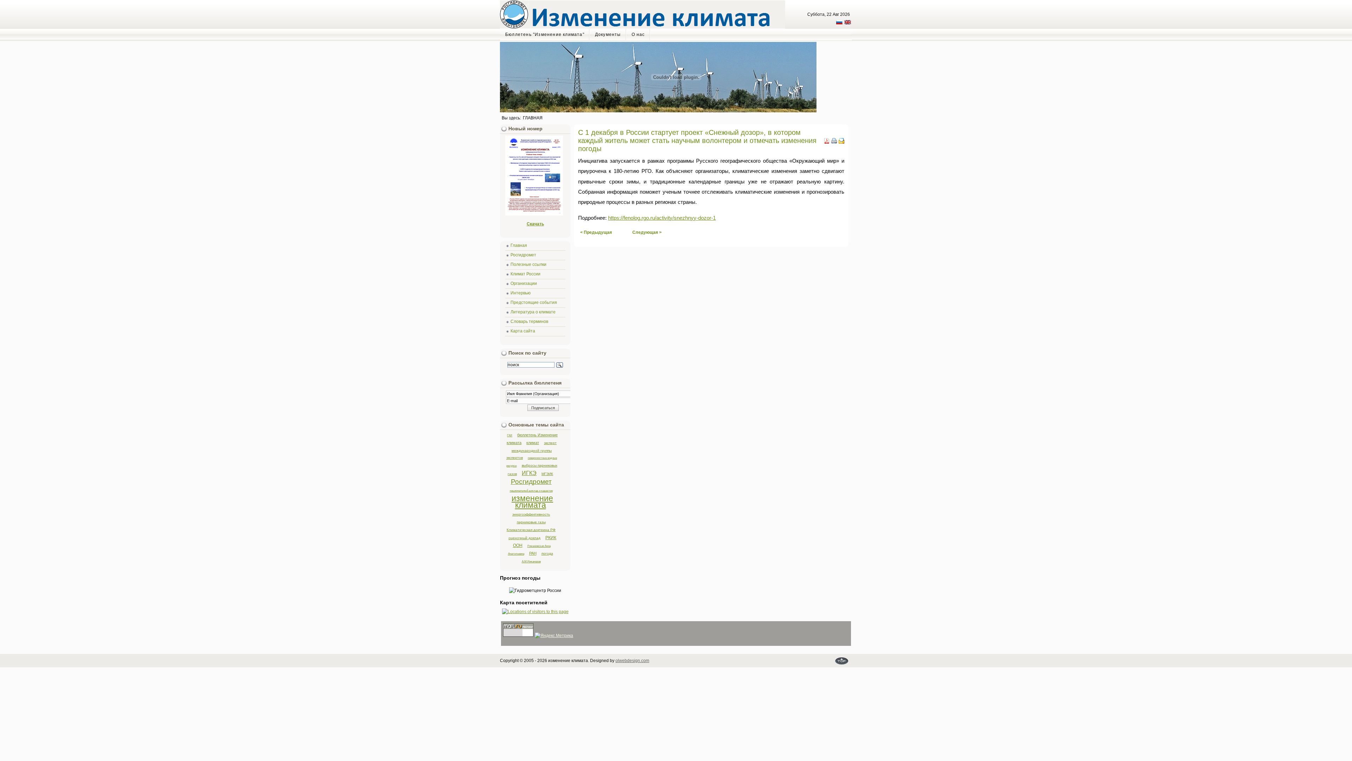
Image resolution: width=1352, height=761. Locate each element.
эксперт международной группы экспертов (531, 450)
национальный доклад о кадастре (531, 490)
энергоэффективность (531, 514)
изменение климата (532, 502)
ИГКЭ (529, 473)
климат (532, 443)
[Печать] (834, 142)
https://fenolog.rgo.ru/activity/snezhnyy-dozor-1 (662, 218)
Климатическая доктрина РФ (531, 530)
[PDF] (827, 142)
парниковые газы (531, 522)
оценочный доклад (524, 538)
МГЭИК (547, 474)
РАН (533, 553)
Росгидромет (531, 481)
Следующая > (647, 232)
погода (547, 553)
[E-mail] (841, 142)
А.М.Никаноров (531, 561)
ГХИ (509, 435)
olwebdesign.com (632, 660)
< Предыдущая (596, 232)
